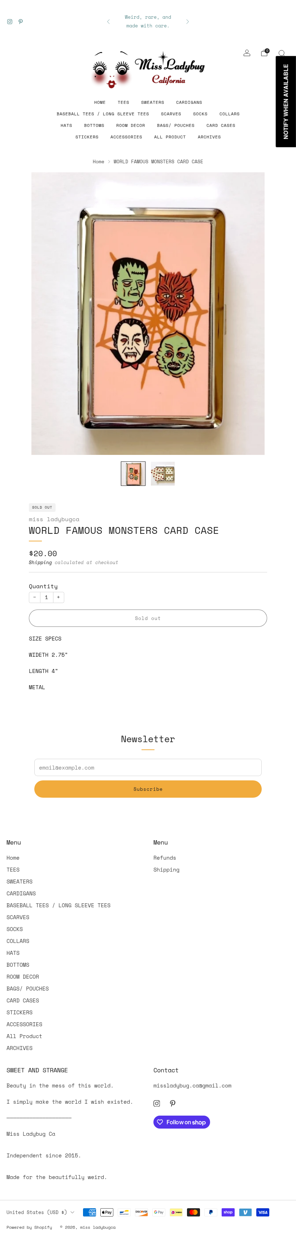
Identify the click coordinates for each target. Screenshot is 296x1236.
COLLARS (229, 114)
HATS (66, 125)
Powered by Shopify (29, 1227)
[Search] (281, 53)
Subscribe (148, 789)
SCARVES (171, 114)
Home (100, 102)
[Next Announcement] (187, 21)
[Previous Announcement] (108, 21)
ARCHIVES (209, 137)
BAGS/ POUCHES (176, 125)
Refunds (164, 857)
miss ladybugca (54, 519)
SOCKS (200, 114)
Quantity (43, 586)
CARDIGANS (189, 102)
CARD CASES (220, 125)
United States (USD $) (36, 1212)
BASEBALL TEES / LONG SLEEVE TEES (103, 114)
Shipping (40, 562)
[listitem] (148, 21)
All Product (170, 137)
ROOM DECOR (130, 125)
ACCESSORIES (126, 137)
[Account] (247, 53)
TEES (123, 102)
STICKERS (87, 137)
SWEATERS (152, 102)
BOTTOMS (94, 125)
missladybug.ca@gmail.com (192, 1085)
